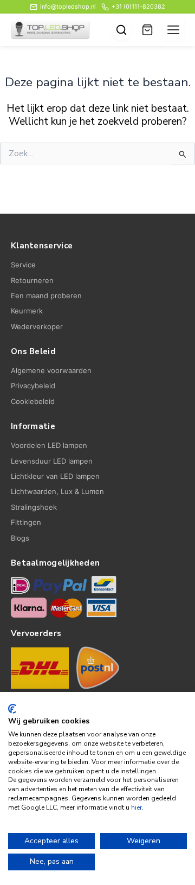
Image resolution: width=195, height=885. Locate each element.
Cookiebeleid (33, 401)
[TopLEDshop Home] (50, 30)
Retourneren (32, 280)
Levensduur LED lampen (52, 461)
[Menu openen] (173, 30)
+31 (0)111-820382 (138, 6)
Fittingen (26, 522)
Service (23, 264)
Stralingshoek (34, 507)
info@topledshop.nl (68, 6)
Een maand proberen (46, 295)
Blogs (20, 538)
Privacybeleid (33, 385)
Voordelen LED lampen (49, 445)
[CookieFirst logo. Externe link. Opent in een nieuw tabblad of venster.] (12, 709)
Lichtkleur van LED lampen (55, 476)
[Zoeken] (121, 30)
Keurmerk (27, 310)
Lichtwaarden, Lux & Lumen (57, 491)
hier (136, 807)
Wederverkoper (37, 326)
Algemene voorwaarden (51, 370)
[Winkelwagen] (147, 30)
